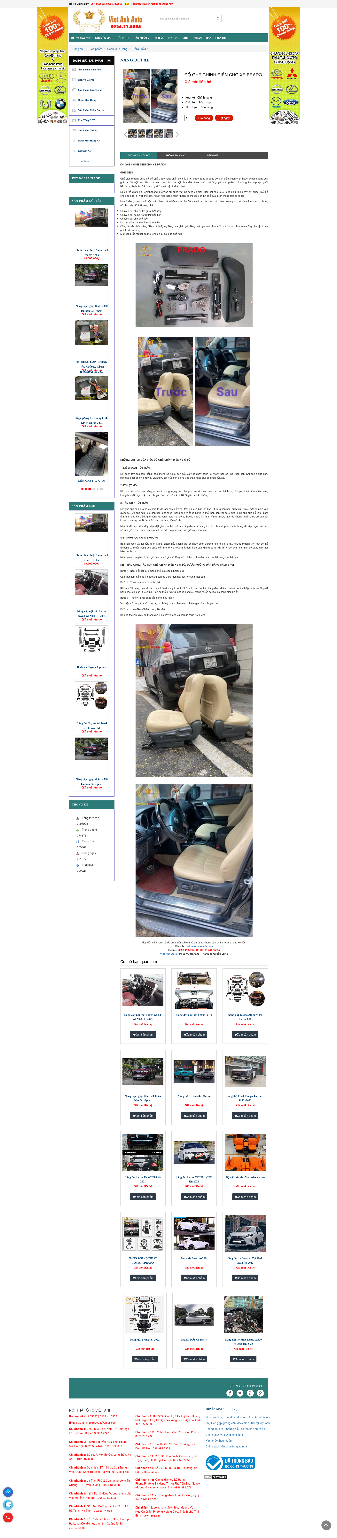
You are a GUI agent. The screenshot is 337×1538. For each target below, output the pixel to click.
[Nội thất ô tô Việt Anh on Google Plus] (260, 1393)
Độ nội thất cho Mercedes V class (245, 1177)
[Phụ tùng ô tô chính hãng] (284, 65)
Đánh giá (212, 155)
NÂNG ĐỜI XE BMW (194, 1339)
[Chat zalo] (8, 1505)
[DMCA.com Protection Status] (215, 1476)
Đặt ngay (224, 118)
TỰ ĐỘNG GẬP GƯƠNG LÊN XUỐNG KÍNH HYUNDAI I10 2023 (91, 367)
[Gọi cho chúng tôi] (8, 1519)
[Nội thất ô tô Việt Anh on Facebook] (229, 1393)
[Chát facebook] (8, 1492)
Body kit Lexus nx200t (194, 1258)
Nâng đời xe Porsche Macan (194, 1096)
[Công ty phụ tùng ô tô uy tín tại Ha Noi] (52, 65)
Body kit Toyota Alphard (91, 667)
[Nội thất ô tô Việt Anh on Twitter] (240, 1393)
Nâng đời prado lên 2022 (145, 1339)
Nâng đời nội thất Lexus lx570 (194, 1014)
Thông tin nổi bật (139, 155)
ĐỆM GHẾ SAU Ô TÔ (91, 480)
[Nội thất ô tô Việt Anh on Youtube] (250, 1393)
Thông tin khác (176, 155)
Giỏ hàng (204, 118)
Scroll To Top (326, 1525)
